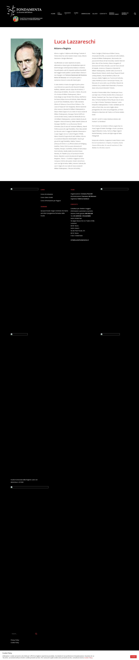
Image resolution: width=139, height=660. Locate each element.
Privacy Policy (15, 640)
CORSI (76, 13)
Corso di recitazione (47, 194)
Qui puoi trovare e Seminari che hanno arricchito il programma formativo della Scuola (54, 213)
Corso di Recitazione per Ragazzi (51, 201)
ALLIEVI (94, 13)
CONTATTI (103, 13)
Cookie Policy (15, 642)
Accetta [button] (133, 657)
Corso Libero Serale (47, 197)
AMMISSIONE (85, 13)
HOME (53, 13)
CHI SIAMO (60, 13)
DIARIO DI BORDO (125, 13)
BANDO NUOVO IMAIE (114, 13)
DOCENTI (67, 13)
